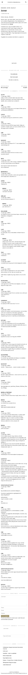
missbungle (4, 171)
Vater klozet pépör (14, 77)
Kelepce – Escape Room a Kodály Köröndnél (12, 660)
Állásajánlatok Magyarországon (9, 662)
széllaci (3, 196)
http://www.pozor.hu (22, 546)
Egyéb (8, 7)
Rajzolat (13, 7)
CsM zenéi (5, 651)
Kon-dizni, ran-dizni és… (14, 80)
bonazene (3, 7)
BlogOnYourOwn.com (23, 673)
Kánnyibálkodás (14, 74)
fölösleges (4, 280)
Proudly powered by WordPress (6, 673)
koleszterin (4, 355)
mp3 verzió (14, 63)
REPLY (8, 96)
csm (8, 13)
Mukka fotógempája (7, 655)
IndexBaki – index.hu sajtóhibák (9, 653)
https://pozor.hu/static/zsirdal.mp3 (8, 407)
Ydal (2, 122)
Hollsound (4, 211)
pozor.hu (4, 628)
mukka (4, 188)
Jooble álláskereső (7, 664)
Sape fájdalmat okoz (7, 658)
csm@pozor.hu (9, 564)
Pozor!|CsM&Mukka (14, 2)
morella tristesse (6, 392)
